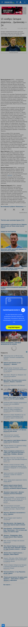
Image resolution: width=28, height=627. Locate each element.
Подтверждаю (14, 327)
